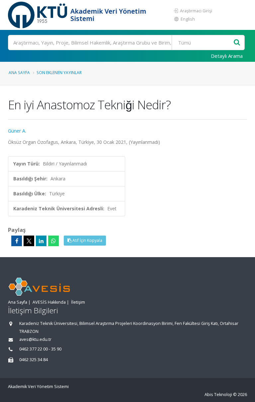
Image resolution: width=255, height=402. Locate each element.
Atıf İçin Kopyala (86, 240)
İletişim (78, 302)
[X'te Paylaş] (29, 241)
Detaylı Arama (227, 55)
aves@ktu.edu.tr (35, 339)
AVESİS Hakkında (49, 302)
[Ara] (236, 42)
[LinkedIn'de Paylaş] (41, 241)
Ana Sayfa (19, 72)
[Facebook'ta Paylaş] (16, 241)
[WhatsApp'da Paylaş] (53, 241)
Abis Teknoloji (218, 394)
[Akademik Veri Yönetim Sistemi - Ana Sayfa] (38, 15)
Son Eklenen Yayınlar (59, 72)
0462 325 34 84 (33, 359)
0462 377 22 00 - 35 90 (40, 349)
